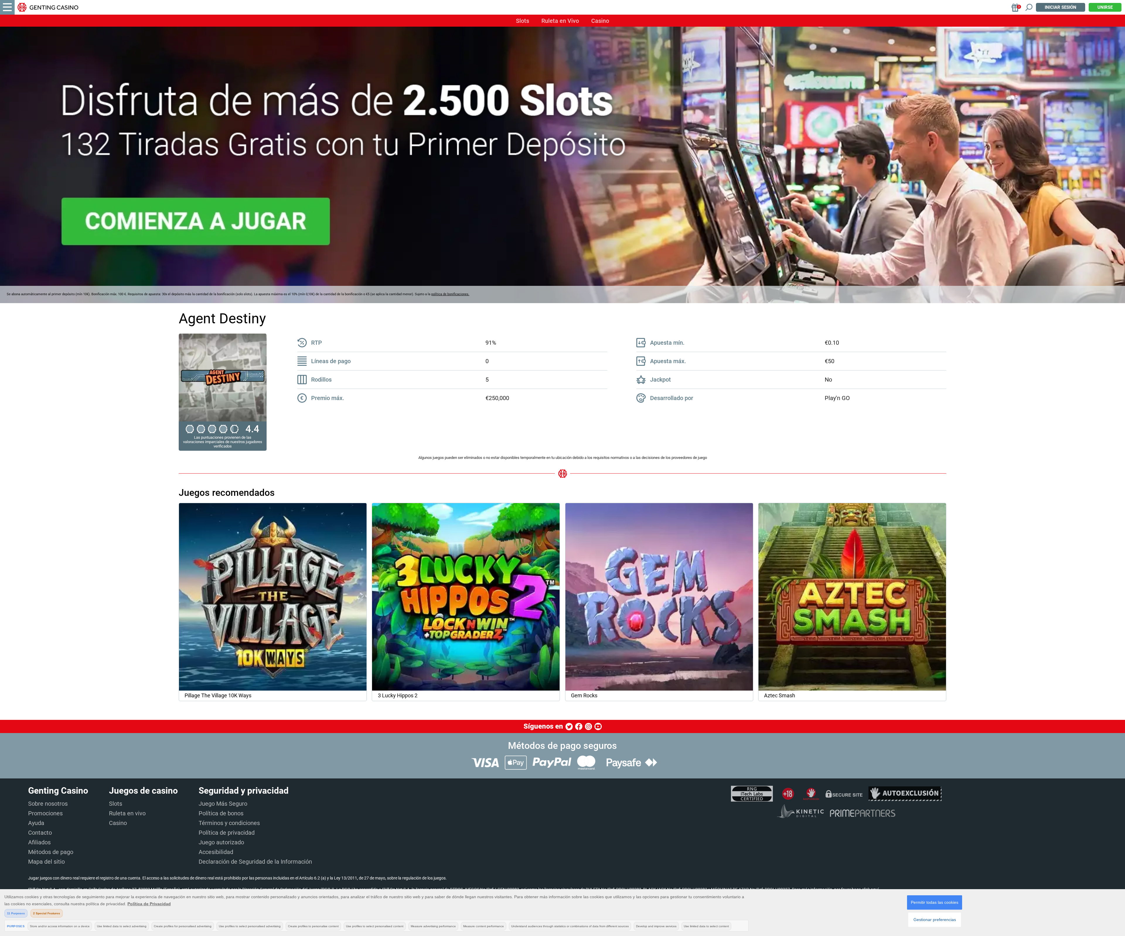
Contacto (40, 832)
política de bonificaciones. (450, 294)
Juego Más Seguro (223, 803)
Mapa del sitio (46, 861)
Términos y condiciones (229, 822)
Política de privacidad (227, 832)
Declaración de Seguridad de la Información (255, 861)
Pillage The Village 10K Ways (218, 695)
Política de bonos (221, 813)
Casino (600, 20)
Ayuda (36, 822)
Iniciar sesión (1060, 7)
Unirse (1105, 7)
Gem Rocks (584, 695)
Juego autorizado (221, 842)
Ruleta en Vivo (560, 20)
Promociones (45, 813)
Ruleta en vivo (127, 813)
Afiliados (39, 842)
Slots (522, 20)
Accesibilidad (216, 851)
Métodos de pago (50, 851)
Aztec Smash (779, 695)
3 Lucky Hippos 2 (397, 695)
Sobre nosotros (48, 803)
